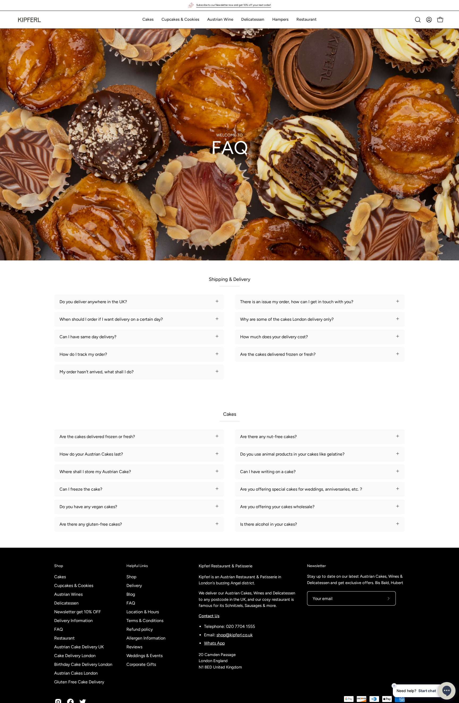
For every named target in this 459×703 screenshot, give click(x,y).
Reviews (134, 646)
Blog (130, 594)
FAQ (58, 629)
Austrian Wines (68, 594)
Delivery (134, 585)
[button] (148, 19)
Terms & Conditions (144, 620)
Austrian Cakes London (76, 673)
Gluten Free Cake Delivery (79, 681)
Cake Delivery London (75, 655)
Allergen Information (145, 638)
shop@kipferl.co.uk (234, 634)
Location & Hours (142, 611)
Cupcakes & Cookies (73, 585)
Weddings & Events (144, 655)
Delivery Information (73, 620)
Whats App (214, 643)
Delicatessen (66, 603)
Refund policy (139, 629)
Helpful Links (137, 566)
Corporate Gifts (141, 664)
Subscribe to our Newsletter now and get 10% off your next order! (233, 4)
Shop (58, 566)
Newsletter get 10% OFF (77, 611)
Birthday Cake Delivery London (83, 664)
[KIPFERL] (29, 19)
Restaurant (64, 638)
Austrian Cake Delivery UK (79, 646)
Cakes (60, 576)
